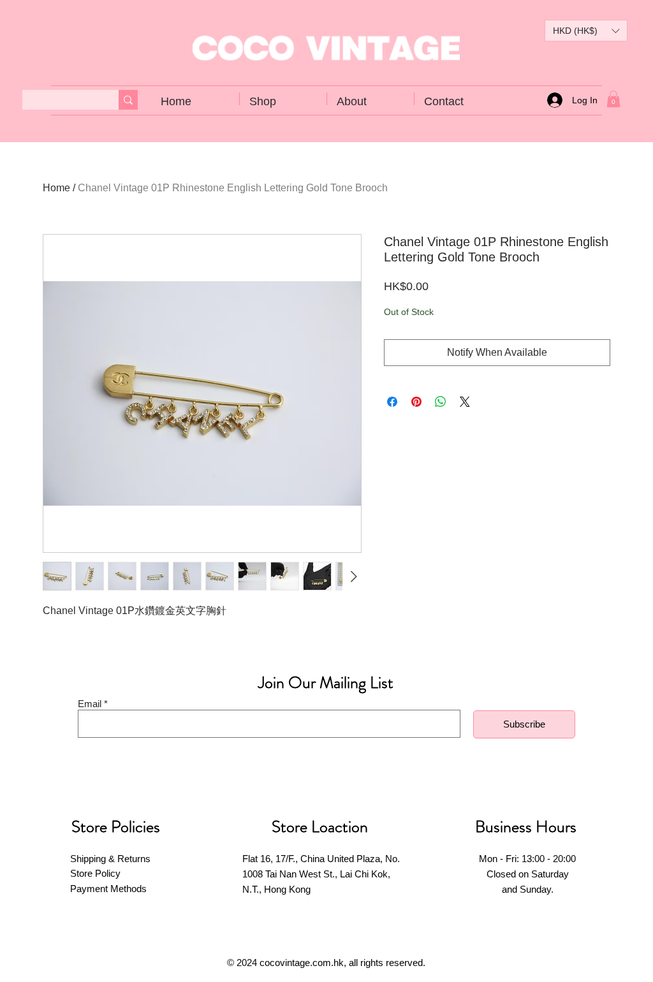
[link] (613, 99)
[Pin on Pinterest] (416, 401)
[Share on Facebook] (392, 401)
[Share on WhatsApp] (440, 401)
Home (56, 187)
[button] (586, 30)
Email (89, 703)
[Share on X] (465, 401)
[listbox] (586, 30)
